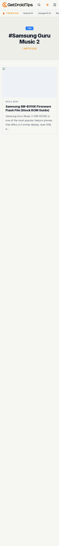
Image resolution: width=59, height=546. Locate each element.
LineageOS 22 (44, 13)
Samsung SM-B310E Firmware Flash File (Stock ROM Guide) (28, 108)
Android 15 (28, 13)
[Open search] (39, 5)
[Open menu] (55, 5)
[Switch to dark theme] (47, 5)
